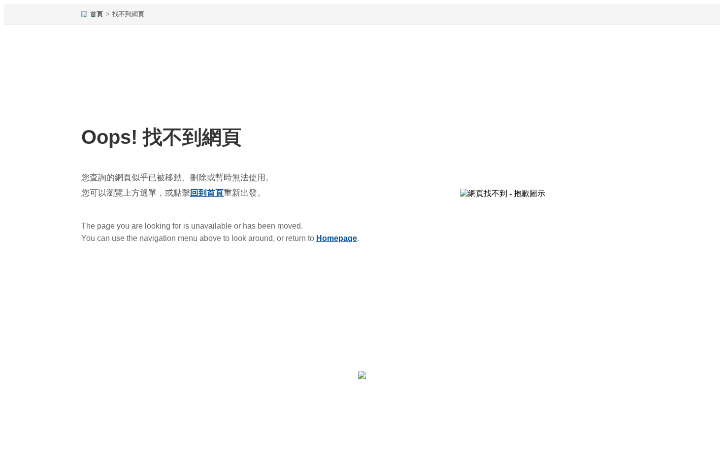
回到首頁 (207, 193)
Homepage (336, 238)
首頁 (96, 14)
